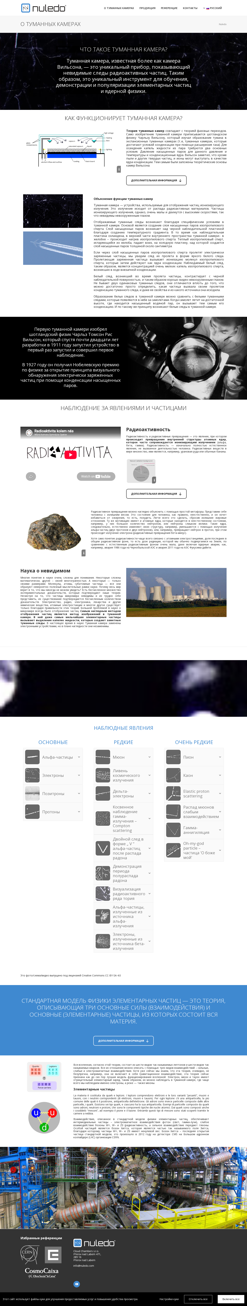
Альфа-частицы (57, 757)
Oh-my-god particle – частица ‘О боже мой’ (199, 850)
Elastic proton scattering (196, 793)
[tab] (53, 757)
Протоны (51, 811)
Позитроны (53, 793)
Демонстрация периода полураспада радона (127, 873)
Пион (188, 757)
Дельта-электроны (123, 793)
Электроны (53, 775)
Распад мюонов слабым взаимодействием (201, 811)
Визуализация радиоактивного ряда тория (129, 893)
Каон (188, 775)
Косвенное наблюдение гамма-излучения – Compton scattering (125, 818)
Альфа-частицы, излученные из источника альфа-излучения (128, 916)
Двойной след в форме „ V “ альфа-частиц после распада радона (128, 848)
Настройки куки (169, 1299)
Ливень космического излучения (126, 775)
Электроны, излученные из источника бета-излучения (129, 941)
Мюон (119, 757)
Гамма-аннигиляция (196, 830)
